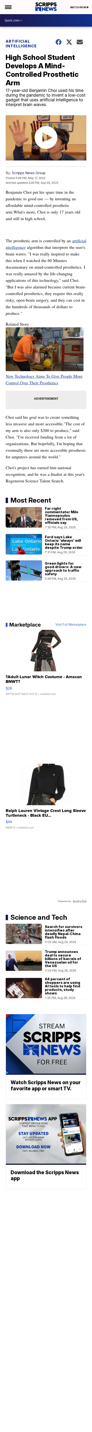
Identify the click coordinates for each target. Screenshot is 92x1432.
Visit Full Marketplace (70, 624)
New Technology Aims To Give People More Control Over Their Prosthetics (44, 379)
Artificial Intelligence (21, 43)
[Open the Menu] (8, 7)
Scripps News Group (29, 173)
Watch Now (78, 7)
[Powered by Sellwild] (79, 901)
